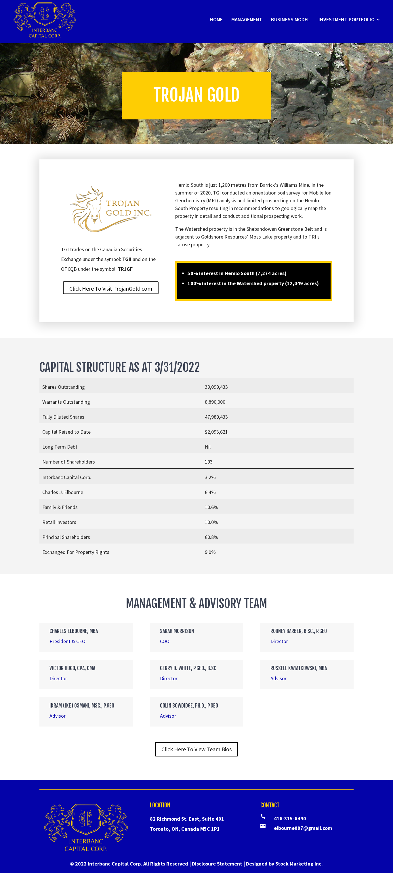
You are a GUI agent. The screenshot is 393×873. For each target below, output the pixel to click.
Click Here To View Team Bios (196, 749)
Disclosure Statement (217, 863)
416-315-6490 (290, 818)
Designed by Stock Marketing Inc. (284, 863)
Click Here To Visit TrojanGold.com (110, 288)
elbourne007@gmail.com (303, 828)
